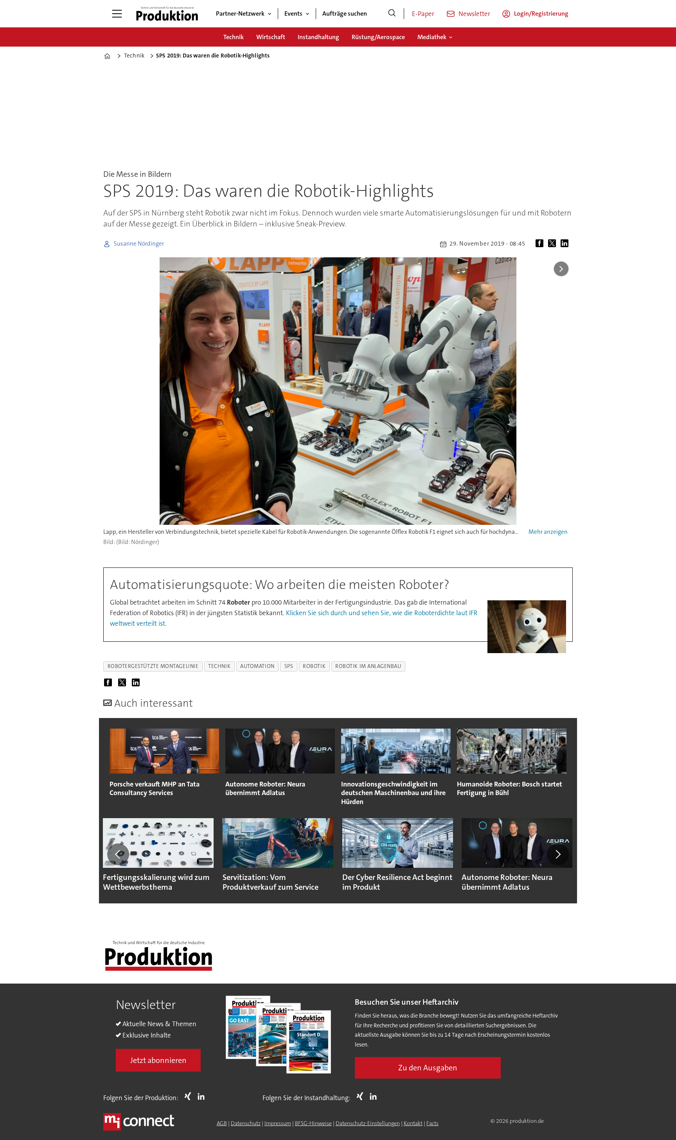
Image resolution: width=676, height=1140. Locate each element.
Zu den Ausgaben (427, 1068)
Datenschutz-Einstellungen (368, 1123)
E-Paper (423, 13)
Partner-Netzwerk (240, 13)
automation (257, 666)
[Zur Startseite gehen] (167, 13)
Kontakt (413, 1123)
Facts (432, 1123)
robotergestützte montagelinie (153, 666)
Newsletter (474, 13)
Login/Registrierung (541, 13)
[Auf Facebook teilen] (541, 244)
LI (203, 1096)
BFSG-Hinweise (313, 1123)
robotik (314, 666)
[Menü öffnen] (117, 13)
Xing (190, 1096)
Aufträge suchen (344, 13)
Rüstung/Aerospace (378, 37)
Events (293, 13)
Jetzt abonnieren (158, 1060)
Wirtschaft (270, 37)
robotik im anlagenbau (368, 666)
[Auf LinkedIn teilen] (566, 244)
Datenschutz (246, 1123)
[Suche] (392, 14)
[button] (118, 854)
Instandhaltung (318, 37)
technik (219, 666)
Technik (233, 37)
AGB (222, 1123)
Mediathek (431, 37)
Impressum (277, 1123)
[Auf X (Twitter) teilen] (553, 244)
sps (288, 666)
